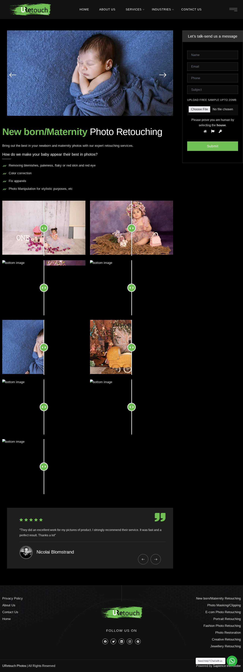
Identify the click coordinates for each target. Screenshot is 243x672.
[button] (12, 75)
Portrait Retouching (227, 619)
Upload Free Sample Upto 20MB (211, 99)
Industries (161, 9)
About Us (107, 9)
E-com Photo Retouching (223, 612)
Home (84, 9)
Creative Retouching (226, 639)
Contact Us (191, 9)
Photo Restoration (228, 632)
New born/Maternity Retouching (218, 598)
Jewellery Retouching (225, 646)
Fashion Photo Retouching (222, 626)
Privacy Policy (12, 598)
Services (134, 9)
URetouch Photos (14, 665)
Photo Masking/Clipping (224, 605)
